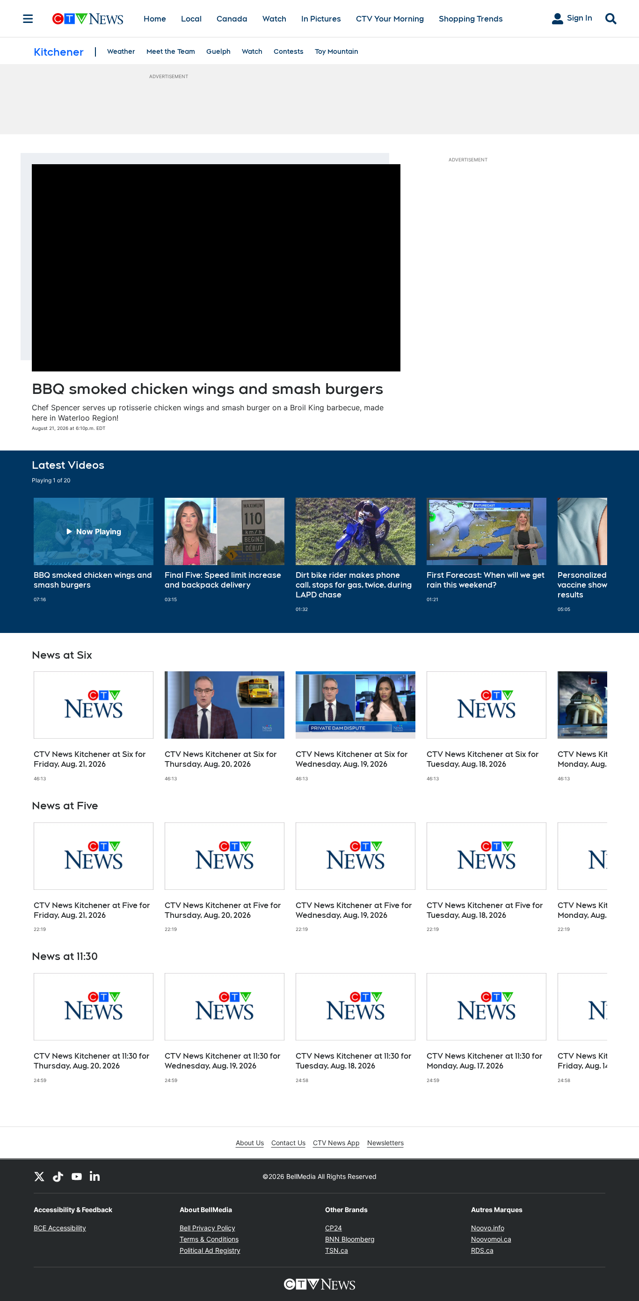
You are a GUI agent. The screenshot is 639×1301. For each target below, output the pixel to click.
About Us (250, 1143)
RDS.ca (482, 1250)
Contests (289, 51)
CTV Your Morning (390, 19)
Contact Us (288, 1143)
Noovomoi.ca (491, 1239)
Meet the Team (170, 51)
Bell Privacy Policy (207, 1228)
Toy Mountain (336, 51)
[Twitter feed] (39, 1176)
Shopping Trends (471, 19)
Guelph (218, 51)
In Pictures (321, 19)
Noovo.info (487, 1228)
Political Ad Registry (210, 1250)
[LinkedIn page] (95, 1176)
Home (155, 19)
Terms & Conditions (209, 1239)
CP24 (333, 1228)
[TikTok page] (58, 1176)
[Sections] (28, 18)
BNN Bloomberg (350, 1239)
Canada (232, 19)
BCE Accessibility (60, 1228)
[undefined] (93, 550)
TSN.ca (336, 1250)
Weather (121, 51)
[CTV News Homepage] (87, 18)
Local (191, 19)
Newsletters (385, 1143)
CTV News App (336, 1143)
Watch (274, 19)
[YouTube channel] (76, 1176)
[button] (588, 555)
